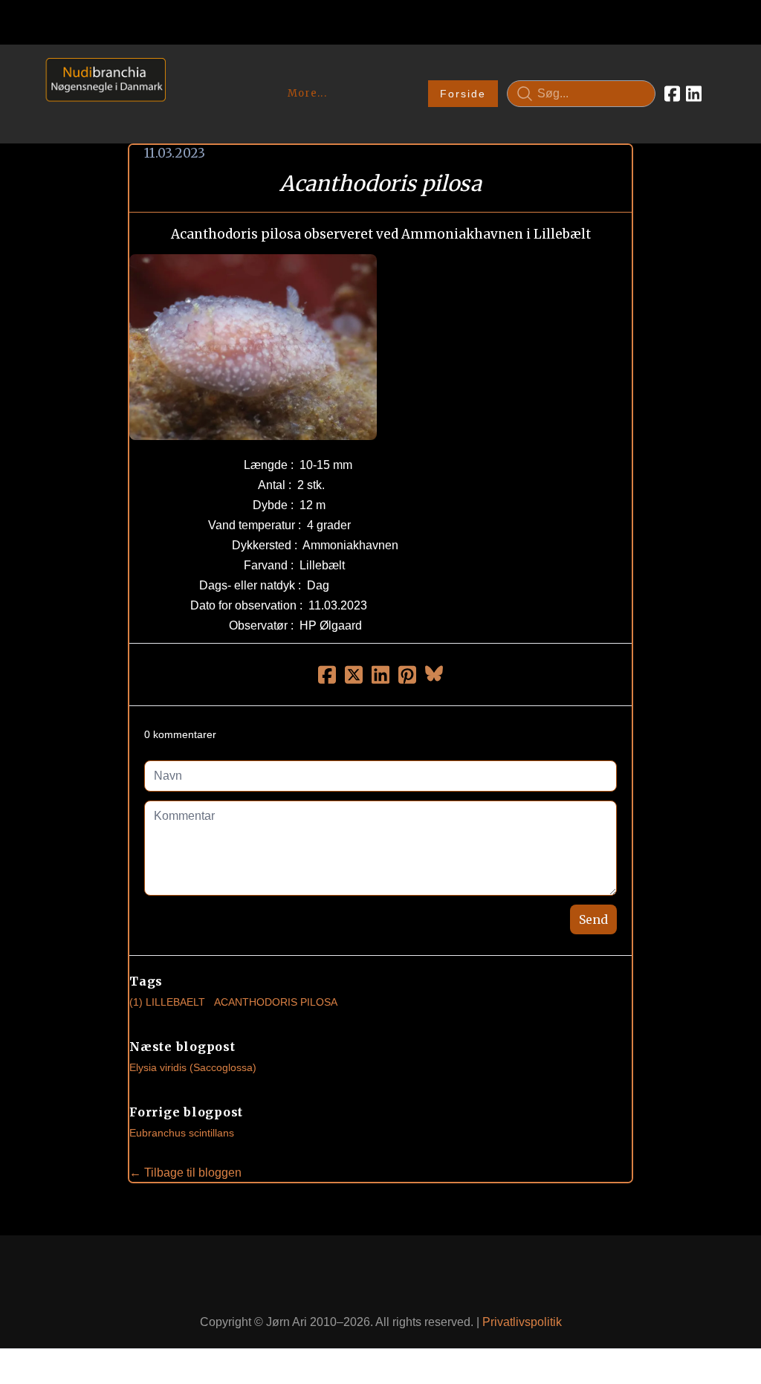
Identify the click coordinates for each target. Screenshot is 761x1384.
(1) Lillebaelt (167, 1002)
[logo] (101, 93)
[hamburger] (183, 73)
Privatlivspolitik (522, 1322)
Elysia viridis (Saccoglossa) (192, 1067)
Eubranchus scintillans (181, 1133)
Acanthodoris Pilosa (275, 1002)
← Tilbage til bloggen (185, 1172)
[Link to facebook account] (672, 94)
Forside (463, 94)
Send (593, 919)
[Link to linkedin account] (694, 94)
